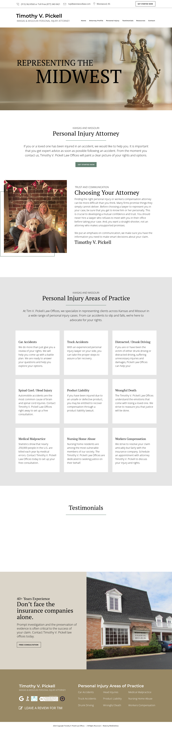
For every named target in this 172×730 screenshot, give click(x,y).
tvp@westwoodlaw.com (79, 4)
